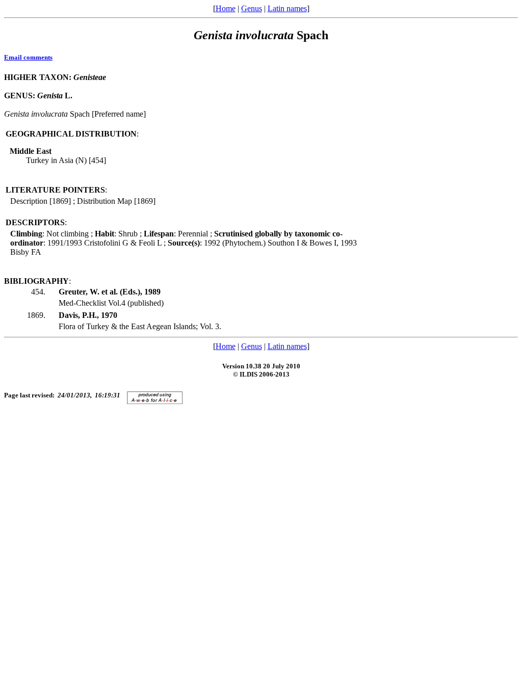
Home (226, 8)
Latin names (287, 8)
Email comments (28, 57)
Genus (251, 8)
